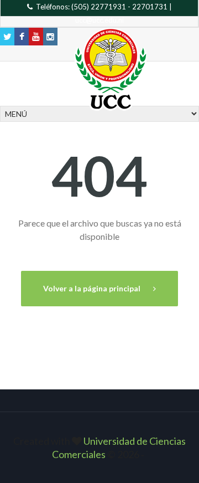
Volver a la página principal (92, 288)
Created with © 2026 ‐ (99, 447)
